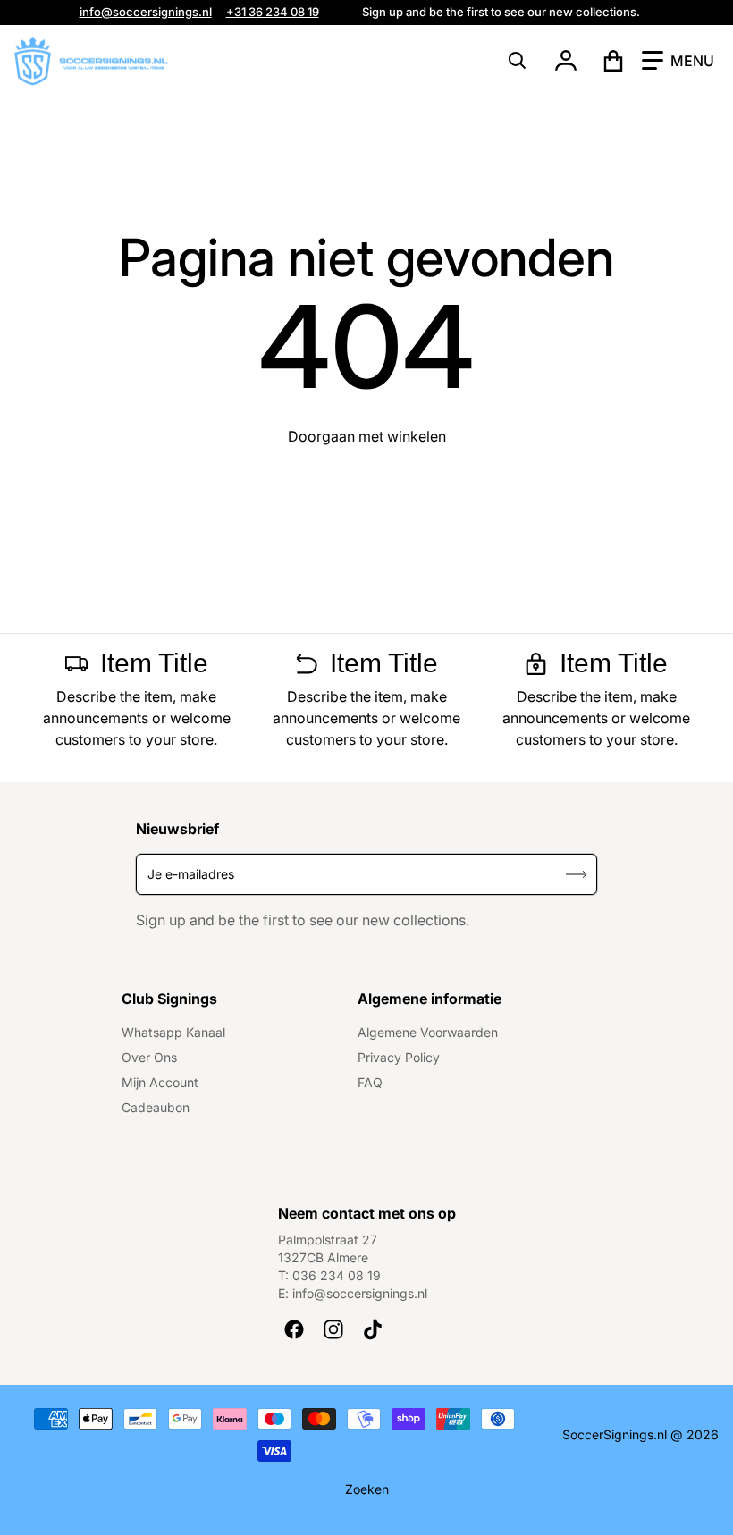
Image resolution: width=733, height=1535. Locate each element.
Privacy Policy (399, 1057)
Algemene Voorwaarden (428, 1032)
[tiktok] (373, 1329)
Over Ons (149, 1057)
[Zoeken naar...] (517, 61)
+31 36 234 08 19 (272, 11)
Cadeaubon (156, 1107)
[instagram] (333, 1329)
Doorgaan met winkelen (367, 436)
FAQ (370, 1082)
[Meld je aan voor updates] (577, 873)
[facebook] (294, 1329)
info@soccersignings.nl (146, 11)
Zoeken (367, 1489)
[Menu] (678, 61)
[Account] (566, 60)
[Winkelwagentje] (614, 60)
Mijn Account (160, 1082)
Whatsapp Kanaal (173, 1032)
